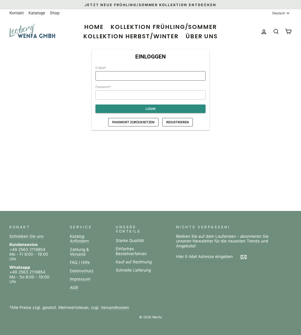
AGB (74, 287)
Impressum (80, 279)
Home (93, 27)
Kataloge (36, 13)
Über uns (202, 36)
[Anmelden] (244, 257)
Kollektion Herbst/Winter (130, 36)
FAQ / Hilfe (80, 262)
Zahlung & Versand (79, 252)
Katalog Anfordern (79, 238)
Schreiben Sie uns (26, 236)
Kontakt (16, 13)
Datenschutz (82, 271)
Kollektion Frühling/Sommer (164, 27)
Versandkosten (115, 307)
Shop (54, 13)
